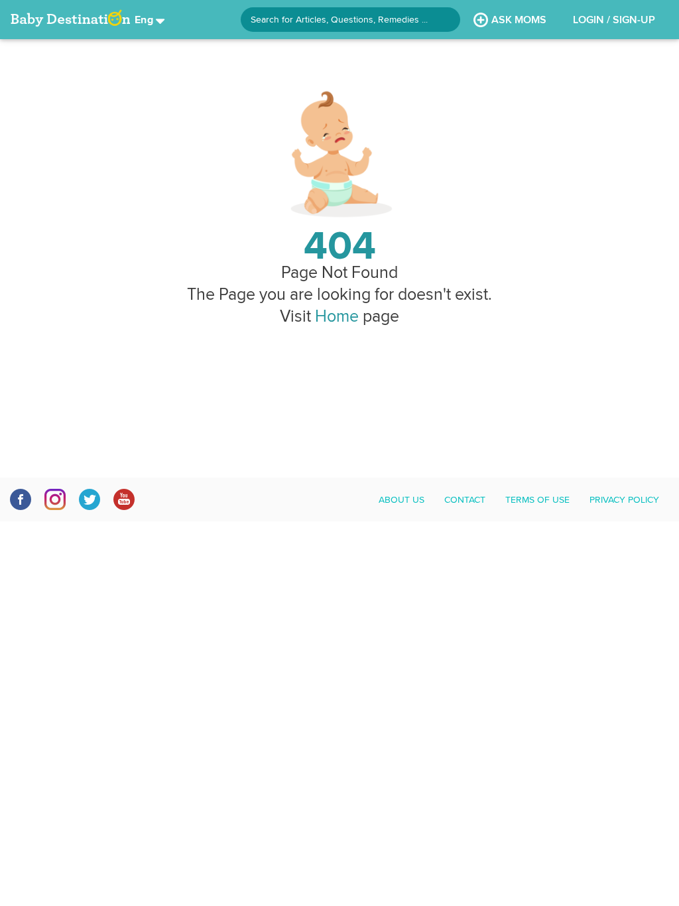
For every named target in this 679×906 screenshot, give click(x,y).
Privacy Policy (624, 499)
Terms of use (537, 499)
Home (337, 316)
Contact (464, 499)
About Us (401, 499)
